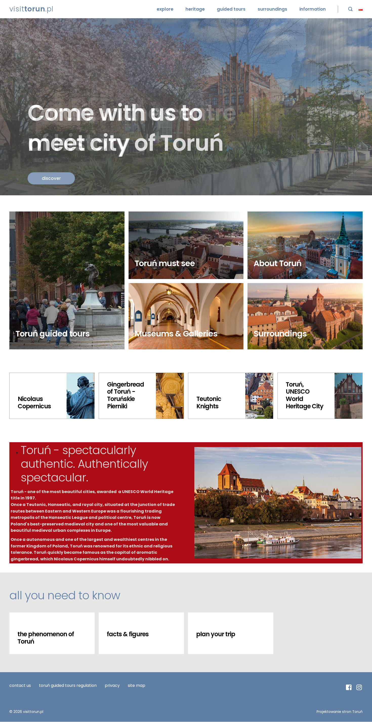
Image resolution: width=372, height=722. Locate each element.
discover (51, 178)
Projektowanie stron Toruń (340, 711)
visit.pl (31, 9)
